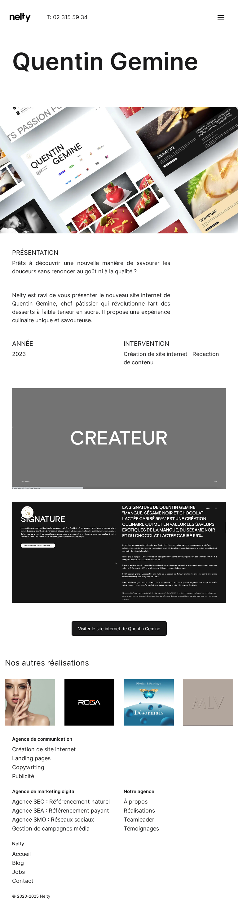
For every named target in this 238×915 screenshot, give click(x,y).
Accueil (21, 854)
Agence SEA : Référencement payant (60, 810)
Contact (22, 881)
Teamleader (139, 819)
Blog (18, 863)
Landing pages (31, 758)
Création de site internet (155, 354)
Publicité (23, 776)
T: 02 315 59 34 (67, 17)
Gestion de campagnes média (51, 828)
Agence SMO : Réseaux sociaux (53, 819)
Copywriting (28, 767)
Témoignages (141, 828)
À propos (136, 801)
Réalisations (139, 810)
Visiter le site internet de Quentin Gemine (119, 628)
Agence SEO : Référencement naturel (61, 801)
